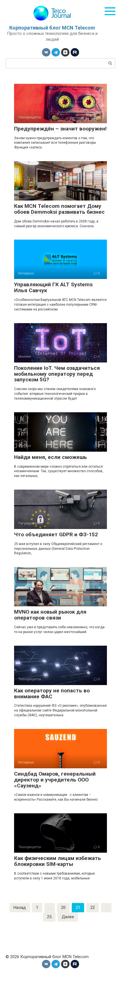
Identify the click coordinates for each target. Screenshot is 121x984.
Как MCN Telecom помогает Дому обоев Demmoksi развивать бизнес (59, 209)
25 (49, 916)
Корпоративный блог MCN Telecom (52, 28)
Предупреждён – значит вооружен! (60, 128)
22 (92, 907)
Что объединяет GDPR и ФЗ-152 (56, 534)
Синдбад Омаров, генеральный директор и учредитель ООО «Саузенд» (55, 780)
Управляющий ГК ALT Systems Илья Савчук (53, 287)
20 (63, 907)
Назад (20, 907)
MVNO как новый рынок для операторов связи (50, 615)
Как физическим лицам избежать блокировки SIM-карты (57, 861)
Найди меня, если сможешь (50, 457)
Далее (68, 916)
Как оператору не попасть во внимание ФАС (52, 693)
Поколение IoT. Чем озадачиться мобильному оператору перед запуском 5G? (57, 374)
